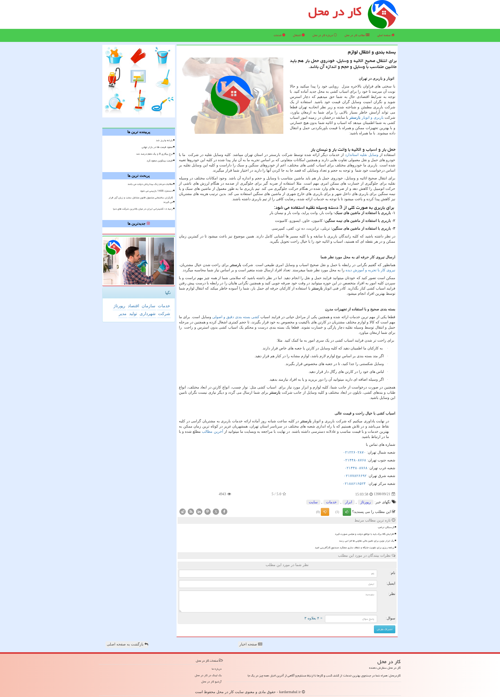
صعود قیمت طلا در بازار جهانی (157, 147)
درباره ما (217, 668)
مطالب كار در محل (355, 35)
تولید (133, 313)
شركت (164, 313)
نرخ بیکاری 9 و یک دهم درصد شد (154, 153)
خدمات (278, 35)
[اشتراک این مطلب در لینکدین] (199, 511)
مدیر (123, 313)
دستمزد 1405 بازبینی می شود (156, 190)
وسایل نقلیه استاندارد (361, 155)
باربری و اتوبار (366, 118)
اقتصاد (133, 306)
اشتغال (297, 35)
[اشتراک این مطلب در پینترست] (207, 511)
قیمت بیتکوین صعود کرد (160, 160)
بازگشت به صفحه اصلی (126, 644)
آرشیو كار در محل (211, 681)
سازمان (148, 306)
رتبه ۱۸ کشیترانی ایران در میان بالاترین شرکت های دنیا (143, 208)
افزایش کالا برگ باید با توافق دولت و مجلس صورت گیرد (364, 534)
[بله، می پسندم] (347, 512)
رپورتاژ (365, 502)
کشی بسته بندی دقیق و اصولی (235, 317)
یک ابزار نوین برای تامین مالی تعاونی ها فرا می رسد (366, 540)
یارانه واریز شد (164, 140)
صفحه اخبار (248, 644)
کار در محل (334, 11)
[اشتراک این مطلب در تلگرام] (182, 511)
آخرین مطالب (212, 432)
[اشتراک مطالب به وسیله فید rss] (191, 511)
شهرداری (147, 313)
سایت (313, 502)
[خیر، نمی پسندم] (325, 512)
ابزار (348, 502)
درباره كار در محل (323, 35)
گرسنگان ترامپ (386, 527)
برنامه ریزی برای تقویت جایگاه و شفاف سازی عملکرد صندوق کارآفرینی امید (354, 547)
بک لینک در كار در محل (208, 675)
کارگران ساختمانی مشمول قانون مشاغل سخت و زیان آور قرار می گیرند (141, 200)
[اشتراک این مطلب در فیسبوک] (224, 511)
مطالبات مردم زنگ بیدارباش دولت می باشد (150, 184)
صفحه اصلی (384, 35)
